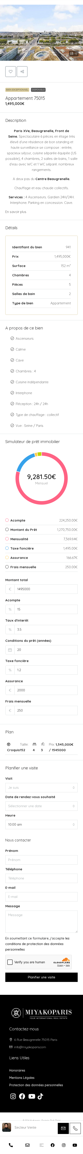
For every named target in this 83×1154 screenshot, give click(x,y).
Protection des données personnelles (36, 1085)
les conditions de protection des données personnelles (37, 943)
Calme (21, 349)
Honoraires (17, 1070)
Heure (10, 815)
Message (12, 906)
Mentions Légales (22, 1078)
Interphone (24, 393)
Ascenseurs (25, 338)
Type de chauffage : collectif (37, 415)
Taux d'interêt (16, 620)
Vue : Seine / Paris (29, 425)
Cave (20, 360)
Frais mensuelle (18, 701)
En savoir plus (15, 212)
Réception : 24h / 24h (32, 404)
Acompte (12, 600)
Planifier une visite (41, 977)
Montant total (16, 580)
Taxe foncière (17, 661)
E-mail (10, 887)
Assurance (14, 681)
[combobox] (41, 787)
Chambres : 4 (26, 371)
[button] (41, 30)
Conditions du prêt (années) (28, 640)
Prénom (11, 851)
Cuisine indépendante (32, 382)
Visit (8, 778)
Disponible (38, 89)
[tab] (41, 747)
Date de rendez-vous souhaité (30, 797)
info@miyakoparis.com (30, 1047)
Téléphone (13, 869)
